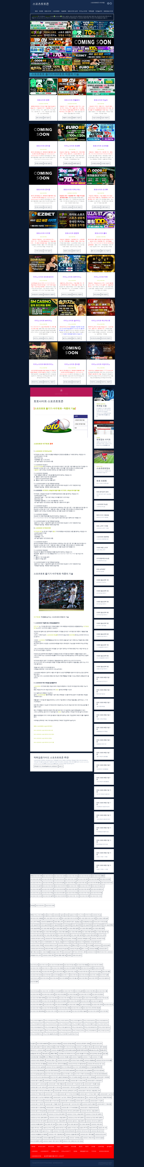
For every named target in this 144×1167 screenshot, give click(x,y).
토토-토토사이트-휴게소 (90, 991)
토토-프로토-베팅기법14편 (64, 935)
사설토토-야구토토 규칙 (72, 1127)
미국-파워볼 (90, 945)
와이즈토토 (51, 1146)
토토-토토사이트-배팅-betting (37, 1011)
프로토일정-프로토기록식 (56, 952)
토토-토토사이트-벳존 (105, 879)
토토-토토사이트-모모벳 (60, 876)
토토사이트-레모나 (47, 975)
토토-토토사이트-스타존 (71, 879)
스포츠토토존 (35, 16)
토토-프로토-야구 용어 (61, 1124)
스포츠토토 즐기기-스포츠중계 (67, 1100)
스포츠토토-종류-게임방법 (100, 1047)
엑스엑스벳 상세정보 (95, 338)
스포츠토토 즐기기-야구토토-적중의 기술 (89, 1094)
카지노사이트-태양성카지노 (37, 1027)
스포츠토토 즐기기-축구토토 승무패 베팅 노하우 (42, 1090)
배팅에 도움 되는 (103, 410)
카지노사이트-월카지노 (77, 1024)
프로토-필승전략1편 (35, 925)
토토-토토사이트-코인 (82, 882)
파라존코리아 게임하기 (49, 294)
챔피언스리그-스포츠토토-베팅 (38, 1050)
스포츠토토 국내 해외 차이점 (98, 938)
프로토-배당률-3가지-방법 (82, 1053)
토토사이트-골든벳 (79, 991)
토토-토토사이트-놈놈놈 (95, 971)
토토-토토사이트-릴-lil (85, 1004)
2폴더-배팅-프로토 (35, 952)
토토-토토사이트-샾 (108, 1004)
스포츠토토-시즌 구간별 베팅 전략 (56, 1134)
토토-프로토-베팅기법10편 (88, 931)
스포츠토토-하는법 (96, 915)
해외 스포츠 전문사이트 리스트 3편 (87, 918)
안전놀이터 (98, 11)
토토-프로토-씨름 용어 (85, 1124)
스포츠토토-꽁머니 (103, 948)
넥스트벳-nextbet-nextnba (70, 1050)
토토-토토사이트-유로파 (48, 886)
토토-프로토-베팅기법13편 (50, 935)
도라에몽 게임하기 (105, 163)
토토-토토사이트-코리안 (72, 889)
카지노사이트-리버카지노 (89, 1020)
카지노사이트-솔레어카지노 (64, 1027)
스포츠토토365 (44, 1151)
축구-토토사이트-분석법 (69, 1047)
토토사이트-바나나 (46, 968)
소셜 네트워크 (48, 726)
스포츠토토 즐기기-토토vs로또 (54, 1110)
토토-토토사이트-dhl (84, 896)
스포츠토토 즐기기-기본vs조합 (104, 1104)
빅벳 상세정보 (97, 294)
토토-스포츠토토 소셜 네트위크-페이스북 (43, 730)
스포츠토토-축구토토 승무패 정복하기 (71, 1110)
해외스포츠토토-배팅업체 (55, 1043)
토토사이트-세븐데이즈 (104, 978)
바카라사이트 (88, 915)
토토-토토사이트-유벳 (70, 882)
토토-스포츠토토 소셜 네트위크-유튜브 (43, 738)
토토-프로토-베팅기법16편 (91, 935)
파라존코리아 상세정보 (37, 294)
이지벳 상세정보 (39, 250)
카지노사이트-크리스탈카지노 (38, 1030)
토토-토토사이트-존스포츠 (85, 876)
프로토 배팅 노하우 (58, 921)
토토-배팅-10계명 (59, 1047)
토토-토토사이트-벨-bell (60, 1004)
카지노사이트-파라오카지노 (65, 1030)
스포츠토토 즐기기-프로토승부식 (94, 1080)
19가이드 (93, 1151)
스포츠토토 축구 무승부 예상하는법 (53, 938)
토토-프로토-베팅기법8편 (62, 931)
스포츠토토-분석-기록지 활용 (87, 1134)
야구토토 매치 (38, 531)
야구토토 (46, 444)
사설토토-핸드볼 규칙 (36, 1131)
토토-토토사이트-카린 (36, 968)
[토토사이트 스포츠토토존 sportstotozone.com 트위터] (111, 4)
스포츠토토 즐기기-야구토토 (51, 1094)
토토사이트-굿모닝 (44, 978)
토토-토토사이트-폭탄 (36, 994)
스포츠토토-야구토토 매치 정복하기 (94, 1114)
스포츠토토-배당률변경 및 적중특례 (39, 1134)
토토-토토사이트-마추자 (85, 886)
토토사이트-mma (54, 978)
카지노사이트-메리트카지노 (90, 1027)
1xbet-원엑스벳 (45, 1053)
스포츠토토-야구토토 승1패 (43, 451)
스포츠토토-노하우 (80, 1047)
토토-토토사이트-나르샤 (46, 991)
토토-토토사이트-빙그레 (102, 997)
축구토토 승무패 (102, 935)
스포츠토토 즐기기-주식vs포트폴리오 (70, 1107)
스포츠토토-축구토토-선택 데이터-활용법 (57, 1063)
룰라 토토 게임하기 (105, 250)
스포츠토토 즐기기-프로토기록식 (78, 1080)
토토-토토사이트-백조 (83, 879)
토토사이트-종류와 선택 (36, 1141)
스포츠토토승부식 (67, 952)
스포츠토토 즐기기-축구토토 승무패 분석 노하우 (65, 1090)
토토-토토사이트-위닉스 (36, 882)
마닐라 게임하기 (105, 117)
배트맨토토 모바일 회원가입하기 (93, 942)
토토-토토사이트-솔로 (72, 994)
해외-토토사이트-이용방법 (37, 918)
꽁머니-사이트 (84, 948)
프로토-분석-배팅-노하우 (51, 948)
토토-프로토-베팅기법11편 (102, 931)
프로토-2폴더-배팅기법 (60, 955)
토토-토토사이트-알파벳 (36, 886)
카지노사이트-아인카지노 (102, 1024)
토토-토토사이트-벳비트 (52, 997)
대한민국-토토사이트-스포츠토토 (104, 952)
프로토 (41, 11)
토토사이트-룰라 (34, 981)
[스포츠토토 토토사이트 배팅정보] (104, 427)
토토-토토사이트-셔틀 (102, 991)
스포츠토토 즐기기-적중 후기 (37, 1104)
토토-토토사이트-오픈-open (64, 1011)
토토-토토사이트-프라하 (47, 889)
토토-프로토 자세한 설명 (102, 918)
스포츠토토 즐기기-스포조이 (82, 1100)
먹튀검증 (91, 11)
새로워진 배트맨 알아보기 (79, 1097)
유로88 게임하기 (76, 163)
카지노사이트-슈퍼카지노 (63, 1020)
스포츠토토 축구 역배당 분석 (37, 1094)
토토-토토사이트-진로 (48, 876)
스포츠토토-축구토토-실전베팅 (38, 1067)
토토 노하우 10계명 (35, 921)
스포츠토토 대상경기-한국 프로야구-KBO (52, 1141)
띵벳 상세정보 (39, 117)
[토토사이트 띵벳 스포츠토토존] (93, 33)
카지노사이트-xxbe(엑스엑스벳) (50, 1034)
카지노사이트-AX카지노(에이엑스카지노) (68, 1034)
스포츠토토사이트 (91, 952)
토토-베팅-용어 (89, 1047)
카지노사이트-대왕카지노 (76, 1020)
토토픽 (75, 1151)
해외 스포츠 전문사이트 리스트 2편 (69, 918)
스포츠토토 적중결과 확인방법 (104, 1097)
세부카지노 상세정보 (67, 294)
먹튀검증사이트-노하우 (36, 955)
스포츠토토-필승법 (99, 1137)
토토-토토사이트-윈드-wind (63, 1007)
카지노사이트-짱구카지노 (50, 1020)
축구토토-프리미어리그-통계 (79, 952)
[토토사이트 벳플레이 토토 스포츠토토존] (51, 42)
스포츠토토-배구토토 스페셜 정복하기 (57, 1121)
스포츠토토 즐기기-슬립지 (37, 1080)
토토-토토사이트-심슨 (36, 892)
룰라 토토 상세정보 (95, 250)
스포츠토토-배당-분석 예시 (97, 1131)
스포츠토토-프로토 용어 (96, 1124)
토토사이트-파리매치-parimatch (67, 1070)
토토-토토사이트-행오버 (76, 997)
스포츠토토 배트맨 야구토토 (50, 945)
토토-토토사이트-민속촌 (72, 892)
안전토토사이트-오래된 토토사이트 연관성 (73, 1141)
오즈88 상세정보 (96, 207)
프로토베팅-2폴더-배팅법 (36, 1057)
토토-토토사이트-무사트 (106, 882)
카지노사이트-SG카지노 (91, 1030)
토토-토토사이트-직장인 (84, 892)
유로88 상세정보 (68, 163)
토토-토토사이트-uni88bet (98, 876)
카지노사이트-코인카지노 (52, 1030)
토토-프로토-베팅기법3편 (73, 928)
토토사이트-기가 (65, 975)
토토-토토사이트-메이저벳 (61, 886)
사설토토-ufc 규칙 (102, 1127)
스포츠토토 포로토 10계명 (37, 945)
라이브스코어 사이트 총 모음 (100, 921)
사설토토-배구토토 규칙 (60, 1127)
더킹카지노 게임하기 (106, 382)
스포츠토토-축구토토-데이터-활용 (104, 1060)
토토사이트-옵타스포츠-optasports (84, 1070)
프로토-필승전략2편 (45, 925)
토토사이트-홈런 (56, 975)
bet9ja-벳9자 (103, 1050)
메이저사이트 (66, 942)
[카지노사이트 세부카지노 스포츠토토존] (93, 25)
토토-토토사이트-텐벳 (36, 1001)
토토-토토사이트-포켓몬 (93, 1011)
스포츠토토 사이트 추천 (43, 106)
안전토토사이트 (80, 942)
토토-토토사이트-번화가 (59, 892)
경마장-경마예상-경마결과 (96, 1053)
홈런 (54, 531)
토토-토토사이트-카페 (73, 886)
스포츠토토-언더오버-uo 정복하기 (94, 1121)
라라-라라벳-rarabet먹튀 (42, 1043)
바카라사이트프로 (104, 1151)
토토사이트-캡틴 (106, 971)
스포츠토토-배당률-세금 (64, 1057)
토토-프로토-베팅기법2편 (60, 928)
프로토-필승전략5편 (77, 925)
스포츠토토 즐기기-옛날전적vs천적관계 (89, 1107)
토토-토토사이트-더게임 (47, 892)
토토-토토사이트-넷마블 (64, 997)
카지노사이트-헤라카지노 (102, 1020)
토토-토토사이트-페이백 (60, 896)
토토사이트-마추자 (93, 978)
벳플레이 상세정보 (67, 117)
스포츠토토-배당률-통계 (56, 1050)
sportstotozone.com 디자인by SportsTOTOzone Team (105, 1163)
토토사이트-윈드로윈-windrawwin (99, 1073)
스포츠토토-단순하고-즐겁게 (89, 1104)
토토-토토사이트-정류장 (60, 994)
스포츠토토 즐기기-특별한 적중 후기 (53, 1104)
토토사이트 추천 (100, 106)
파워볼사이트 (55, 1151)
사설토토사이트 (73, 915)
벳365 (87, 1146)
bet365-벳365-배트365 (82, 1050)
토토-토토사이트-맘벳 (59, 882)
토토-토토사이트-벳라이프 (97, 889)
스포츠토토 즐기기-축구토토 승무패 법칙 (89, 1087)
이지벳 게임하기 (47, 250)
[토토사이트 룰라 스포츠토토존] (93, 49)
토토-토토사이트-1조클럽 (73, 1004)
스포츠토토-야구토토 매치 (43, 528)
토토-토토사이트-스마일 (71, 971)
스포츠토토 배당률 (51, 635)
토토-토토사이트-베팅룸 (82, 964)
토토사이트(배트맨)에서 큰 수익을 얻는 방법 (51, 942)
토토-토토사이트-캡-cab (69, 964)
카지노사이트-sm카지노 (77, 1027)
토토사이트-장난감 (35, 991)
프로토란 (48, 1050)
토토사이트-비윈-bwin (98, 1070)
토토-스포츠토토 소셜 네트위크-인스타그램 (44, 742)
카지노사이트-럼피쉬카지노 (37, 1024)
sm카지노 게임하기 (48, 338)
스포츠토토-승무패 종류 (36, 1137)
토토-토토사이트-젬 (85, 1001)
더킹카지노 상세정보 (95, 382)
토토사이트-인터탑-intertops (37, 1070)
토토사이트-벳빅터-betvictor (52, 1070)
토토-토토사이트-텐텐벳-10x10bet (72, 968)
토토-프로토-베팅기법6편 (36, 931)
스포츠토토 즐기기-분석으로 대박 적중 (72, 1104)
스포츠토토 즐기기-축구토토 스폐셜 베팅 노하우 (89, 1090)
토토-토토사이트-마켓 (36, 1007)
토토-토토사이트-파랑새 (57, 968)
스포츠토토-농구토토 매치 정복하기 (76, 1117)
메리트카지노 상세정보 (37, 382)
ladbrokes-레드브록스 (94, 1050)
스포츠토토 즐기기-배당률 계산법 (92, 1084)
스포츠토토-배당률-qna (89, 1060)
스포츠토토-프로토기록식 (48, 955)
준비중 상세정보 (39, 163)
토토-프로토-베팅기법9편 (75, 931)
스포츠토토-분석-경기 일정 (61, 1137)
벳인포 (80, 1146)
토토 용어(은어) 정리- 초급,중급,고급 (72, 921)
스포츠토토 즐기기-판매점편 (88, 1077)
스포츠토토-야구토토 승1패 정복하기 (57, 1114)
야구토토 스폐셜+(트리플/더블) (70, 490)
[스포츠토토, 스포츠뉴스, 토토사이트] (104, 394)
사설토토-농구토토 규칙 (48, 1127)
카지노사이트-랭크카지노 (64, 1024)
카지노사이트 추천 (43, 283)
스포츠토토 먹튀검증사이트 (83, 938)
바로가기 (61, 766)
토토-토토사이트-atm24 (74, 1001)
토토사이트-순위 (73, 11)
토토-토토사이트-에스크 (83, 971)
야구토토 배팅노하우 (35, 942)
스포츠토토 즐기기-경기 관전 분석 (38, 1087)
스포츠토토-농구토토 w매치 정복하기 (94, 1117)
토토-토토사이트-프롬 (59, 971)
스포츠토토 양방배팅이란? (47, 921)
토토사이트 (48, 11)
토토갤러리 (33, 1043)
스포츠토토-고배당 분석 (88, 1137)
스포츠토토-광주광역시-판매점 (83, 1043)
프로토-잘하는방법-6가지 (36, 1047)
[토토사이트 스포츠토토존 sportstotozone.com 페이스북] (108, 4)
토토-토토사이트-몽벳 (36, 889)
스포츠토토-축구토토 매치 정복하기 (39, 1114)
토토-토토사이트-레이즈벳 (89, 997)
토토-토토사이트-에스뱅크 (48, 1001)
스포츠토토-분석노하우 (96, 1043)
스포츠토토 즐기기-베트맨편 (102, 1077)
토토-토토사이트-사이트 (96, 896)
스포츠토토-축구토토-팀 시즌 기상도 (95, 1063)
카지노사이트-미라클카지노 (37, 1020)
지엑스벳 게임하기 (77, 207)
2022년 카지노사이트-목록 (37, 915)
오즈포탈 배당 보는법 (87, 921)
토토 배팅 (72, 635)
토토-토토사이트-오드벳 (76, 1007)
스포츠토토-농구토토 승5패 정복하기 (39, 1117)
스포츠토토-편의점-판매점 (68, 1043)
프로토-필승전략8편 (108, 925)
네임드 (59, 1146)
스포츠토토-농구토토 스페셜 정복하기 (58, 1117)
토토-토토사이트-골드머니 (98, 886)
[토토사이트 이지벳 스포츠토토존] (93, 55)
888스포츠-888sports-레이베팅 (50, 1057)
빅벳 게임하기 (104, 294)
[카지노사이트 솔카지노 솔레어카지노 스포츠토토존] (51, 68)
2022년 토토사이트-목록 (36, 876)
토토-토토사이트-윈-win (36, 975)
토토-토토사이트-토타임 (72, 876)
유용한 (103, 441)
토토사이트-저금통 (104, 975)
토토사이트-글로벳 (57, 991)
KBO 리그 (36, 626)
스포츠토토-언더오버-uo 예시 (83, 1131)
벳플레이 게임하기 (77, 117)
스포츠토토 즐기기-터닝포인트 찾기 (74, 1084)
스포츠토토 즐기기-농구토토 (106, 1094)
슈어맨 (93, 1146)
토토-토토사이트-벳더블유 (94, 882)
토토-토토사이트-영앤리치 (61, 1001)
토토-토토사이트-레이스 (47, 879)
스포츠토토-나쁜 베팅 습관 (75, 1137)
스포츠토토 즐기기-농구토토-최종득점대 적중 (41, 1097)
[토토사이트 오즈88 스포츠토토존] (51, 62)
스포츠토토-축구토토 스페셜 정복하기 (90, 1110)
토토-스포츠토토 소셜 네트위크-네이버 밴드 (44, 734)
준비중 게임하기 (47, 163)
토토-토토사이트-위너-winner (96, 964)
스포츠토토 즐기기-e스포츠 (37, 1100)
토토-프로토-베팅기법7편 (49, 931)
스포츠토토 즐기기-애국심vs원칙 (38, 1110)
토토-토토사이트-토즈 (59, 879)
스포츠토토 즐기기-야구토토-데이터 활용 (69, 1094)
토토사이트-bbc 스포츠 (67, 1073)
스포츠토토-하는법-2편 (63, 948)
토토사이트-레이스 (40, 905)
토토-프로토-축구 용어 (50, 1124)
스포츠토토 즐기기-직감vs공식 (53, 1107)
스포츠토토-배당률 (93, 948)
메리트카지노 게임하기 (49, 382)
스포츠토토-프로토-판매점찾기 (38, 1060)
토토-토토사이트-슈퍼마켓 (48, 994)
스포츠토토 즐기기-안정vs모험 (38, 1107)
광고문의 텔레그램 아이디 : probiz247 (54, 1156)
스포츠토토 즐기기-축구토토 (54, 1087)
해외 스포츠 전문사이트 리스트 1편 (52, 918)
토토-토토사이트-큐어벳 (59, 889)
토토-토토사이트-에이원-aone (49, 1007)
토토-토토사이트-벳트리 (97, 994)
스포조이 (66, 1146)
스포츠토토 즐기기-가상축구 (96, 1100)
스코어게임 (101, 1146)
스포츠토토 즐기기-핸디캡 (63, 1080)
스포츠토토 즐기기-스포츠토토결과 (39, 1084)
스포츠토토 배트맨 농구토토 (64, 945)
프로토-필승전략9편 (35, 928)
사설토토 (63, 11)
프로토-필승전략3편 (56, 925)
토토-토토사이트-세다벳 (84, 889)
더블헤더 (36, 470)
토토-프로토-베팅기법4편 (86, 928)
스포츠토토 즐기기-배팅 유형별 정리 (56, 1084)
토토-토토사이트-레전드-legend (79, 1011)
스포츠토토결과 (41, 695)
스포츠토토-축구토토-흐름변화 (53, 1067)
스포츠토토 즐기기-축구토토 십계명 (70, 1087)
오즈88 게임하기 (105, 207)
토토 (36, 11)
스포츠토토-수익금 (86, 1057)
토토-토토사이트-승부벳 (86, 968)
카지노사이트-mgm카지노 (51, 1027)
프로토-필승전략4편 (66, 925)
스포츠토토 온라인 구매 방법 (69, 938)
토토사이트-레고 (74, 975)
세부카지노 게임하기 (77, 294)
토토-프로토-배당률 (44, 952)
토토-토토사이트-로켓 (98, 968)
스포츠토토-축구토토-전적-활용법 (38, 1063)
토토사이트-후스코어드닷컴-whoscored (40, 1077)
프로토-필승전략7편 (97, 925)
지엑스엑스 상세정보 (67, 207)
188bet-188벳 (53, 1053)
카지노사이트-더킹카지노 (104, 1027)
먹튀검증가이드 (84, 1151)
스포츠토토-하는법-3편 (74, 948)
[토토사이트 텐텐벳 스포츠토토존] (51, 33)
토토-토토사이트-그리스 (73, 896)
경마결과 (109, 1146)
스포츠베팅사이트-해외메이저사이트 (66, 1053)
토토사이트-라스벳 (35, 978)
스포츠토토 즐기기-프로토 (50, 1080)
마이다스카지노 (82, 945)
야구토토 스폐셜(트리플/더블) (51, 490)
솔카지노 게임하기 (77, 338)
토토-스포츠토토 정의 (91, 1097)
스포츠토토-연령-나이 (51, 1060)
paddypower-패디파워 (36, 1053)
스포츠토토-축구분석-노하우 (37, 938)
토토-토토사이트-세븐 (36, 971)
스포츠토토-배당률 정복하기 (37, 1124)
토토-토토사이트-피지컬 (96, 892)
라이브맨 (73, 1146)
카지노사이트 (83, 11)
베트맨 (33, 1146)
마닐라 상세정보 (96, 117)
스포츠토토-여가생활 (97, 1057)
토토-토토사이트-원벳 (94, 879)
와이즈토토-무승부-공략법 (77, 1060)
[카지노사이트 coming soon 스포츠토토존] (93, 42)
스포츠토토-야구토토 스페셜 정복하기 (75, 1114)
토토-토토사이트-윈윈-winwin (56, 964)
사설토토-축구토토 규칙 (36, 1127)
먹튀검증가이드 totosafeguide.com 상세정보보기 (46, 766)
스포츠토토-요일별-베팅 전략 (72, 1134)
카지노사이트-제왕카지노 (89, 1024)
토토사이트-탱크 (104, 1011)
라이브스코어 (41, 1146)
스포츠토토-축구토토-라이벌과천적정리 (77, 1063)
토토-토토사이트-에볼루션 (37, 1004)
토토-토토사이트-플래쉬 (96, 1001)
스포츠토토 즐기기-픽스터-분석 (51, 1100)
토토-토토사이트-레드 (48, 882)
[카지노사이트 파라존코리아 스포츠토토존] (93, 62)
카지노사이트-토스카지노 (79, 1030)
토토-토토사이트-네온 (36, 879)
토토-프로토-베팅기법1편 (47, 928)
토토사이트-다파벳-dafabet (79, 1067)
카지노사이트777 (66, 1151)
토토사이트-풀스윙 (73, 978)
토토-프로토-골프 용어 (73, 1124)
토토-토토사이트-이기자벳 (85, 994)
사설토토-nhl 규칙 (93, 1127)
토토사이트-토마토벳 (84, 975)
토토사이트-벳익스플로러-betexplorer (59, 1077)
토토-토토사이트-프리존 (97, 1004)
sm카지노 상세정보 (38, 338)
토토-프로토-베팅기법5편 (98, 928)
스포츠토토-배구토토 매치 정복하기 (39, 1121)
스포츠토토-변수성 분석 (100, 1134)
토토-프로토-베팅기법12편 (37, 935)
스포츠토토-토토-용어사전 (63, 1060)
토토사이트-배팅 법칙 (66, 1067)
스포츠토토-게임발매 (76, 1057)
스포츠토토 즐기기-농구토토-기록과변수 (62, 1097)
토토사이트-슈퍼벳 (50, 905)
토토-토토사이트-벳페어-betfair (38, 997)
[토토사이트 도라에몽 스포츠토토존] (51, 49)
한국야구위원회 (38, 466)
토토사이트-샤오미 (43, 964)
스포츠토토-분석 (97, 945)
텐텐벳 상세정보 (68, 250)
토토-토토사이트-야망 (49, 1004)
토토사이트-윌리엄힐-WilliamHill (94, 1067)
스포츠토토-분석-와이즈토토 (37, 948)
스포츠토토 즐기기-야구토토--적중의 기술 (54, 408)
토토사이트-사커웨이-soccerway (82, 1073)
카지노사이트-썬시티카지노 (51, 1024)
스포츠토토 (56, 11)
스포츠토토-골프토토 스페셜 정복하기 (76, 1121)
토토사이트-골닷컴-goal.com (37, 1073)
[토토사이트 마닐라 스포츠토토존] (51, 25)
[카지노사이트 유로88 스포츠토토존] (93, 68)
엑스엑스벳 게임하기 (106, 338)
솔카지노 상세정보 (67, 338)
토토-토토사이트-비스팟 (36, 896)
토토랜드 (69, 955)
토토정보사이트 (108, 11)
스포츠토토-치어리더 (58, 1131)
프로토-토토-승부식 (77, 955)
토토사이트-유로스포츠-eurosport (53, 1073)
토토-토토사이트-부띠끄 (47, 971)
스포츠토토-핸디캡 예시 (69, 1131)
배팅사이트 (75, 945)
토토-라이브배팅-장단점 (75, 1077)
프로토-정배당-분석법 (48, 1047)
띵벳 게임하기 (47, 117)
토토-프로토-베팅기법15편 (77, 935)
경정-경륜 (105, 1053)
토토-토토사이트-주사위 (68, 991)
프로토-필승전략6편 (87, 925)
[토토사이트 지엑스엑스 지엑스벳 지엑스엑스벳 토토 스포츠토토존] (51, 55)
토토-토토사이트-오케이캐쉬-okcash (91, 1007)
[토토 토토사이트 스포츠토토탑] (104, 456)
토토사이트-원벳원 (63, 978)
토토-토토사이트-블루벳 (48, 896)
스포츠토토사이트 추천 (72, 106)
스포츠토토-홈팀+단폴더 (48, 1137)
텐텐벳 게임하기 (76, 250)
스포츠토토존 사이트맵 (97, 2)
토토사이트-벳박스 (83, 978)
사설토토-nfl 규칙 (83, 1127)
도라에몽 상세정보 (96, 163)
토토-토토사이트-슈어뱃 (51, 1011)
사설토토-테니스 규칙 (47, 1131)
